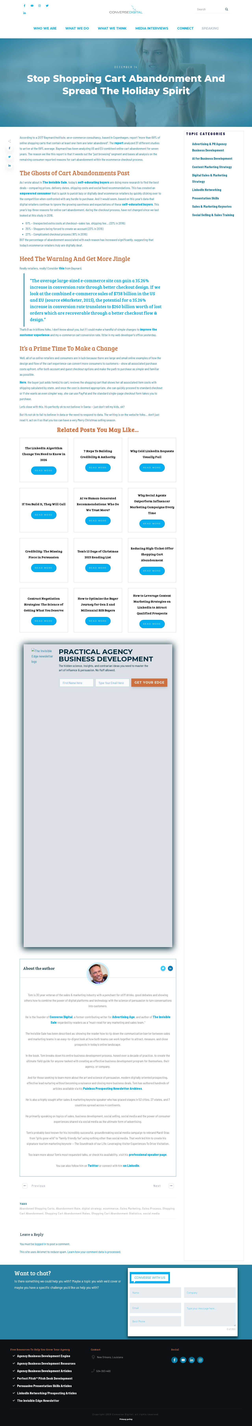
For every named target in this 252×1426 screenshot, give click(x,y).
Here (23, 382)
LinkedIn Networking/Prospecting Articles (47, 1393)
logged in (40, 1244)
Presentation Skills (205, 198)
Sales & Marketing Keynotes (212, 206)
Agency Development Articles (44, 1371)
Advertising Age (123, 1017)
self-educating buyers (93, 182)
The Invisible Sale (55, 182)
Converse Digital (61, 1017)
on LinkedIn (131, 1165)
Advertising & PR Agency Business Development (209, 147)
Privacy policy (126, 1419)
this (61, 268)
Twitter (92, 1165)
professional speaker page (148, 1154)
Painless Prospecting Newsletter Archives (112, 1088)
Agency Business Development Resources (46, 1363)
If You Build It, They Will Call (44, 504)
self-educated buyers (137, 204)
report (118, 143)
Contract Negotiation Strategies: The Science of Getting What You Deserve (44, 604)
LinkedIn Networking (206, 190)
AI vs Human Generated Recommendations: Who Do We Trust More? (98, 504)
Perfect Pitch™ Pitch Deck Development (44, 1378)
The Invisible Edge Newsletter (38, 1400)
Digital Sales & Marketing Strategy (209, 178)
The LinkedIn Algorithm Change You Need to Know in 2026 (43, 454)
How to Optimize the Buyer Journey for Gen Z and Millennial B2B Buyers (98, 604)
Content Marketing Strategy (212, 167)
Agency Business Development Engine (43, 1356)
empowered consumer (35, 193)
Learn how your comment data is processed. (94, 1252)
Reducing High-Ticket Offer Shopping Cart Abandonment (152, 554)
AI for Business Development (212, 158)
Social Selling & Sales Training (213, 215)
